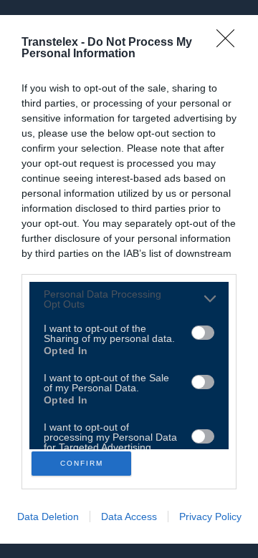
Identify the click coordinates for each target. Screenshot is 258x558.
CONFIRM (81, 463)
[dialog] (129, 279)
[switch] (202, 333)
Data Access (129, 516)
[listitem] (129, 299)
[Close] (230, 43)
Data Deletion (48, 516)
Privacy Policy (210, 516)
